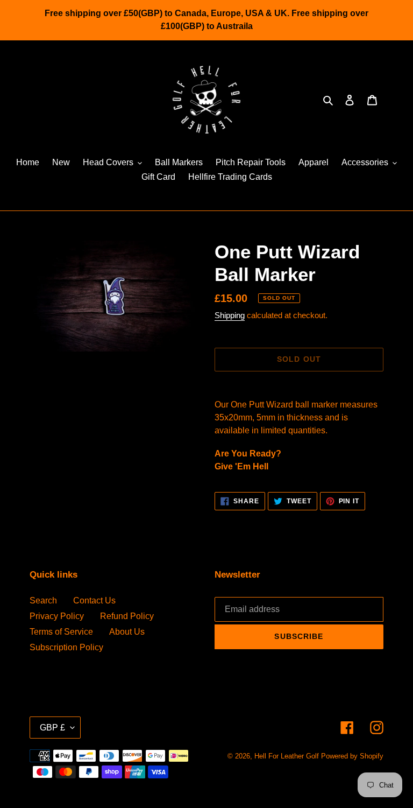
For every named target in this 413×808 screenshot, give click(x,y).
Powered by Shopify (352, 756)
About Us (127, 631)
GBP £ (52, 727)
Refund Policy (127, 616)
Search (43, 600)
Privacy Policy (57, 616)
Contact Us (94, 600)
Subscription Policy (66, 647)
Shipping (230, 315)
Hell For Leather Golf (286, 756)
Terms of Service (61, 631)
